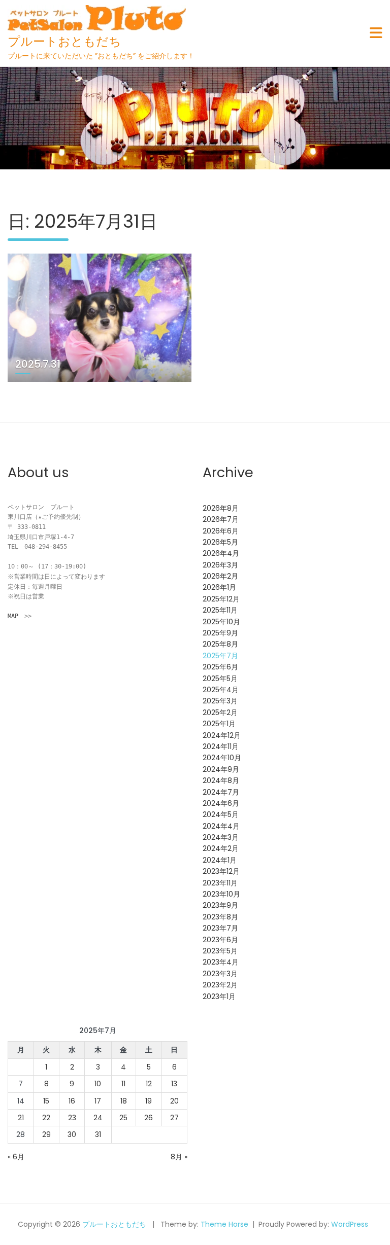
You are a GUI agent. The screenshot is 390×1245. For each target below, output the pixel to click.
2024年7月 (221, 792)
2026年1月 (219, 587)
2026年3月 (220, 565)
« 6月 (16, 1157)
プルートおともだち (64, 41)
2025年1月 (219, 724)
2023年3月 (220, 974)
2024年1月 (220, 860)
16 (72, 1101)
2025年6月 (220, 667)
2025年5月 (220, 678)
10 (97, 1084)
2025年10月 (221, 622)
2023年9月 (220, 905)
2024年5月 (221, 814)
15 (46, 1101)
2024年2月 (221, 848)
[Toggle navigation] (376, 33)
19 (148, 1101)
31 (98, 1134)
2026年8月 (221, 508)
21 (21, 1118)
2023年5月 (220, 951)
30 (72, 1134)
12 (149, 1084)
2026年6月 (221, 531)
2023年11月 (220, 883)
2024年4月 (221, 826)
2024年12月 (222, 735)
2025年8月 (220, 644)
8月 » (179, 1157)
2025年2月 (220, 712)
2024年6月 (221, 803)
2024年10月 (222, 758)
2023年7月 (220, 928)
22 (46, 1118)
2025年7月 (220, 656)
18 (123, 1101)
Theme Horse (224, 1224)
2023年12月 (221, 871)
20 (174, 1101)
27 (174, 1118)
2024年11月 (221, 746)
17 (97, 1101)
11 (123, 1084)
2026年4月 (221, 553)
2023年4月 (221, 962)
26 (148, 1118)
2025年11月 (220, 610)
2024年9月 (221, 769)
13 (174, 1084)
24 (98, 1118)
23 (72, 1118)
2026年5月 (220, 542)
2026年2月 (220, 576)
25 (123, 1118)
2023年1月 (219, 996)
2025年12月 (221, 599)
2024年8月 (221, 780)
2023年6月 (220, 940)
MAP (13, 616)
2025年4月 (221, 690)
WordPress (349, 1224)
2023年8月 (220, 917)
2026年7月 (221, 519)
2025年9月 (220, 633)
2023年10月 (221, 894)
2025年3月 (220, 701)
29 (46, 1134)
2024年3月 (221, 837)
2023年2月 (220, 985)
